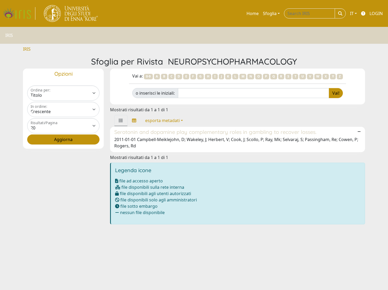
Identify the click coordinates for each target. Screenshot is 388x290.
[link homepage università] (71, 13)
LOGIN (376, 13)
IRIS (27, 49)
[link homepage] (19, 13)
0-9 (148, 76)
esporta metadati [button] (162, 120)
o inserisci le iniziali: (155, 93)
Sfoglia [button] (270, 13)
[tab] (120, 120)
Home (253, 13)
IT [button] (352, 13)
